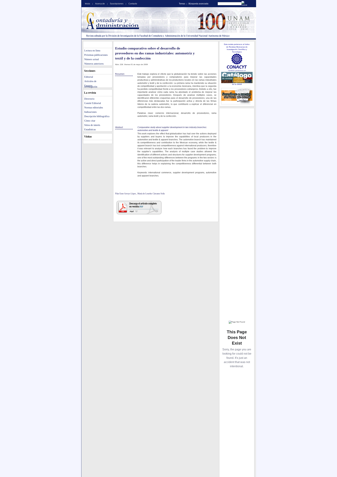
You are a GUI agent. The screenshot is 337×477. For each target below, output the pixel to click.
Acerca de (100, 3)
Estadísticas (90, 129)
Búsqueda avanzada (198, 3)
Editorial (88, 77)
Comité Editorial (92, 103)
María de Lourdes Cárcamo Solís (151, 193)
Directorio (89, 99)
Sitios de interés (92, 125)
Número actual (91, 59)
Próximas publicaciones (96, 55)
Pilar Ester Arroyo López (125, 193)
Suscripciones (117, 3)
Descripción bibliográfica (96, 116)
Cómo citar (89, 120)
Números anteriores (94, 63)
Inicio (88, 3)
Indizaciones (90, 112)
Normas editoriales (93, 107)
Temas (182, 3)
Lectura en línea (92, 50)
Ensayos (88, 85)
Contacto (132, 3)
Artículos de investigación (90, 81)
